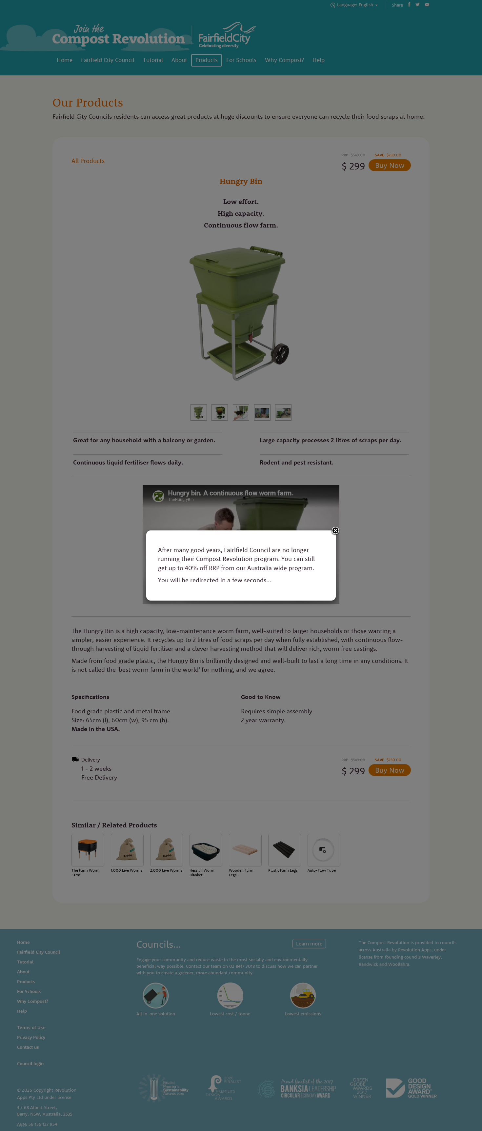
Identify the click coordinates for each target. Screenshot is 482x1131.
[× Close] (335, 531)
